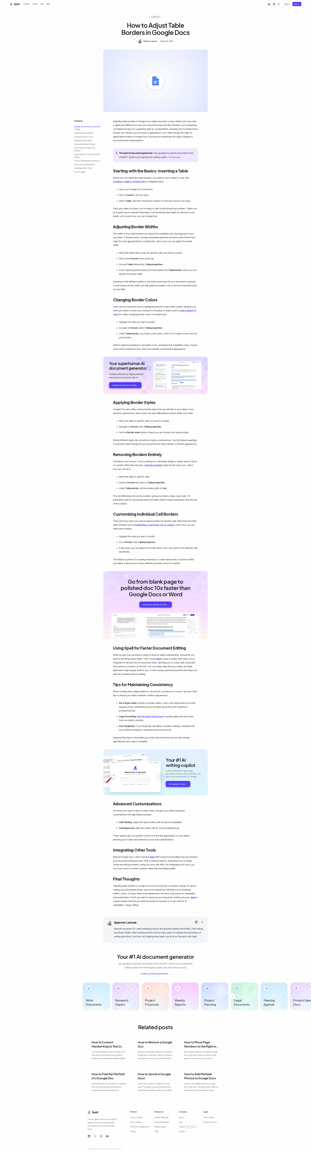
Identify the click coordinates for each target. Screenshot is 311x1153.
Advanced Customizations (84, 164)
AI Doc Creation (136, 1117)
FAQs (157, 1131)
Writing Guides (160, 1127)
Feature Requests (162, 1117)
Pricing (35, 4)
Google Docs (155, 17)
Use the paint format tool (150, 716)
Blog (48, 4)
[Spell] (15, 4)
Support (182, 1131)
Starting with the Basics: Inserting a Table (87, 128)
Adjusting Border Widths (83, 133)
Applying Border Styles (83, 140)
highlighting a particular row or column (154, 525)
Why (42, 4)
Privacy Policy (208, 1117)
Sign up (297, 4)
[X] (278, 4)
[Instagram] (101, 1136)
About (181, 1117)
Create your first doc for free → (125, 385)
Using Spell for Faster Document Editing (87, 155)
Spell (158, 659)
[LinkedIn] (273, 4)
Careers (188, 1127)
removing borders (153, 465)
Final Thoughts (80, 172)
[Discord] (269, 4)
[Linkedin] (196, 922)
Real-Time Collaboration (139, 1127)
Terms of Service (210, 1122)
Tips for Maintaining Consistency (87, 161)
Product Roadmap (162, 1122)
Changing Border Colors (83, 136)
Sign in (287, 4)
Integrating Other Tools (83, 168)
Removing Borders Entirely (84, 144)
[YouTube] (107, 1136)
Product (27, 4)
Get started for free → (178, 784)
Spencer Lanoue (125, 922)
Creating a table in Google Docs (129, 181)
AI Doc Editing (135, 1122)
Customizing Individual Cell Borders (84, 149)
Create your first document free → (156, 973)
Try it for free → (175, 157)
